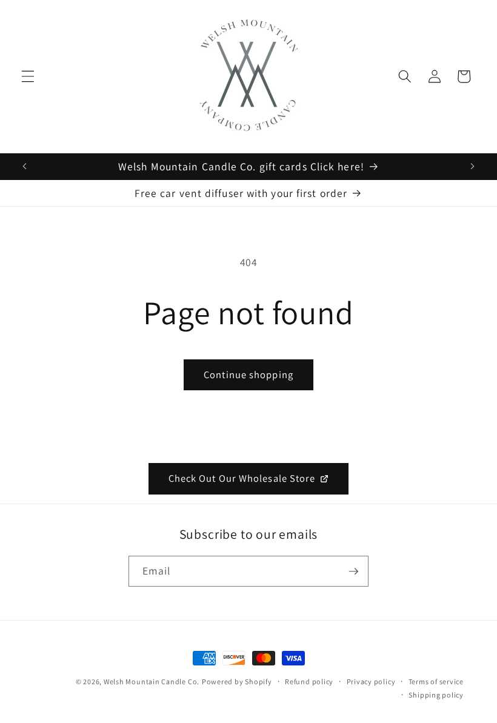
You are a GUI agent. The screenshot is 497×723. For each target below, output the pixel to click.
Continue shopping (248, 374)
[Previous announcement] (25, 166)
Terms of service (436, 681)
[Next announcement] (472, 166)
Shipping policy (436, 694)
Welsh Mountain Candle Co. (151, 681)
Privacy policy (371, 681)
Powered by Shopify (237, 681)
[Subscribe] (353, 571)
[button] (27, 76)
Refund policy (309, 681)
